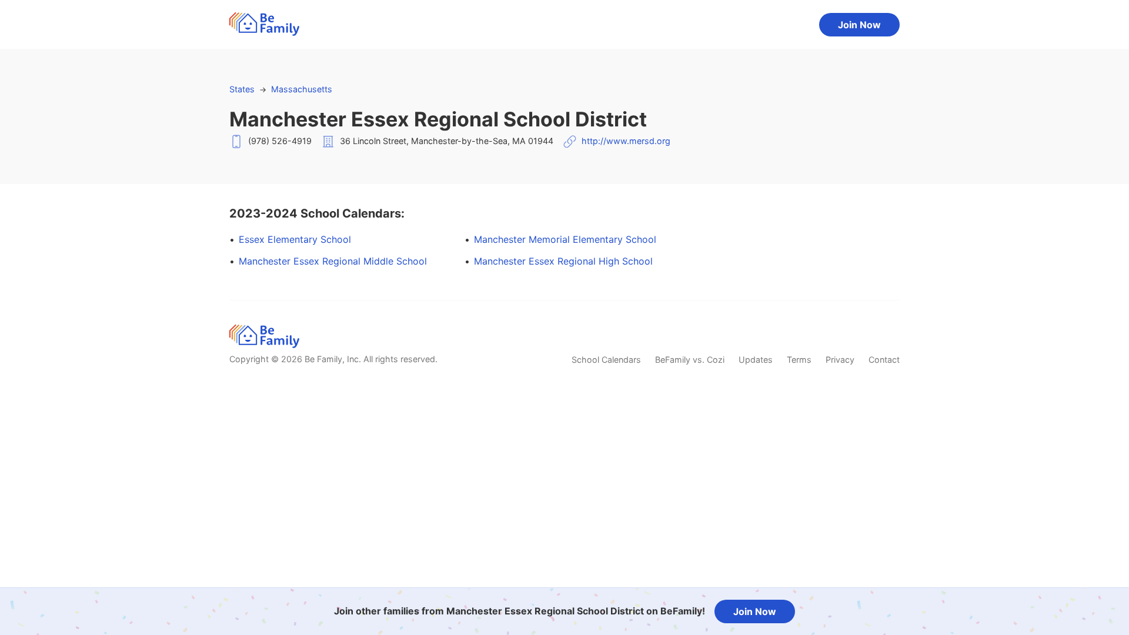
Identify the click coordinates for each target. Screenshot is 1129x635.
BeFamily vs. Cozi (689, 360)
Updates (756, 360)
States (242, 89)
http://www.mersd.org (626, 141)
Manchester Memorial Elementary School (565, 239)
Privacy (840, 360)
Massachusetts (301, 89)
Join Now (859, 25)
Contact (884, 360)
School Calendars (606, 360)
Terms (799, 360)
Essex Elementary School (295, 239)
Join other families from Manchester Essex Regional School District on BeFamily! (519, 611)
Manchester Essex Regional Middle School (333, 261)
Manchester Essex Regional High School (563, 261)
